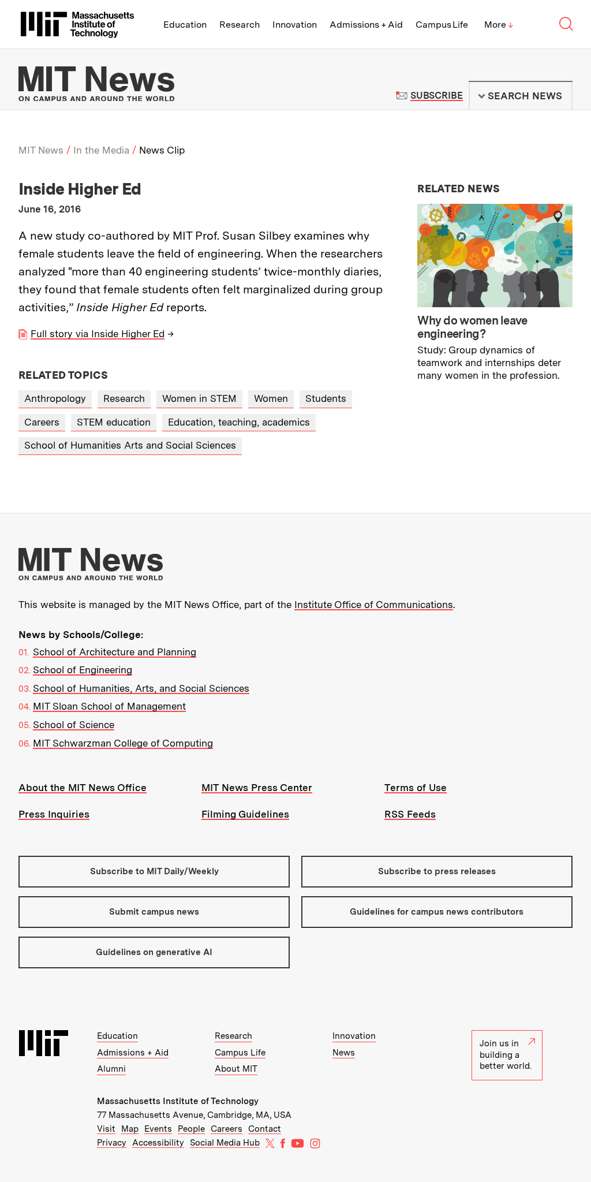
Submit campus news (154, 912)
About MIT (236, 1069)
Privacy (111, 1143)
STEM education (114, 422)
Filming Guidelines (245, 814)
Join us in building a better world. (506, 1054)
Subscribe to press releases (437, 871)
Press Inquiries (53, 814)
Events (158, 1129)
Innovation (294, 24)
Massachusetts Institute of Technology (178, 1101)
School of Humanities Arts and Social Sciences (130, 445)
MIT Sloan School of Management (109, 706)
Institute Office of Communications (373, 604)
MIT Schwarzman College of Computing (123, 743)
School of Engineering (82, 670)
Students (325, 398)
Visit (106, 1129)
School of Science (73, 724)
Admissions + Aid (366, 24)
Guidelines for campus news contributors (436, 912)
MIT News (40, 150)
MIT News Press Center (256, 787)
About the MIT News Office (82, 787)
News (343, 1052)
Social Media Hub (225, 1143)
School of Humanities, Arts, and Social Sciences (141, 688)
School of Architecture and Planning (114, 652)
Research (239, 24)
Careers (41, 422)
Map (130, 1129)
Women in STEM (199, 398)
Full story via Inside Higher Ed (97, 334)
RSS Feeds (410, 814)
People (191, 1129)
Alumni (111, 1069)
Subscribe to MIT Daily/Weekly (154, 871)
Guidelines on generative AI (154, 952)
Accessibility (158, 1143)
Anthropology (55, 398)
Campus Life (442, 24)
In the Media (101, 150)
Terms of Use (415, 787)
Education (185, 24)
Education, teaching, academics (239, 422)
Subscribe (436, 95)
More (498, 24)
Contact (264, 1129)
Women (271, 398)
